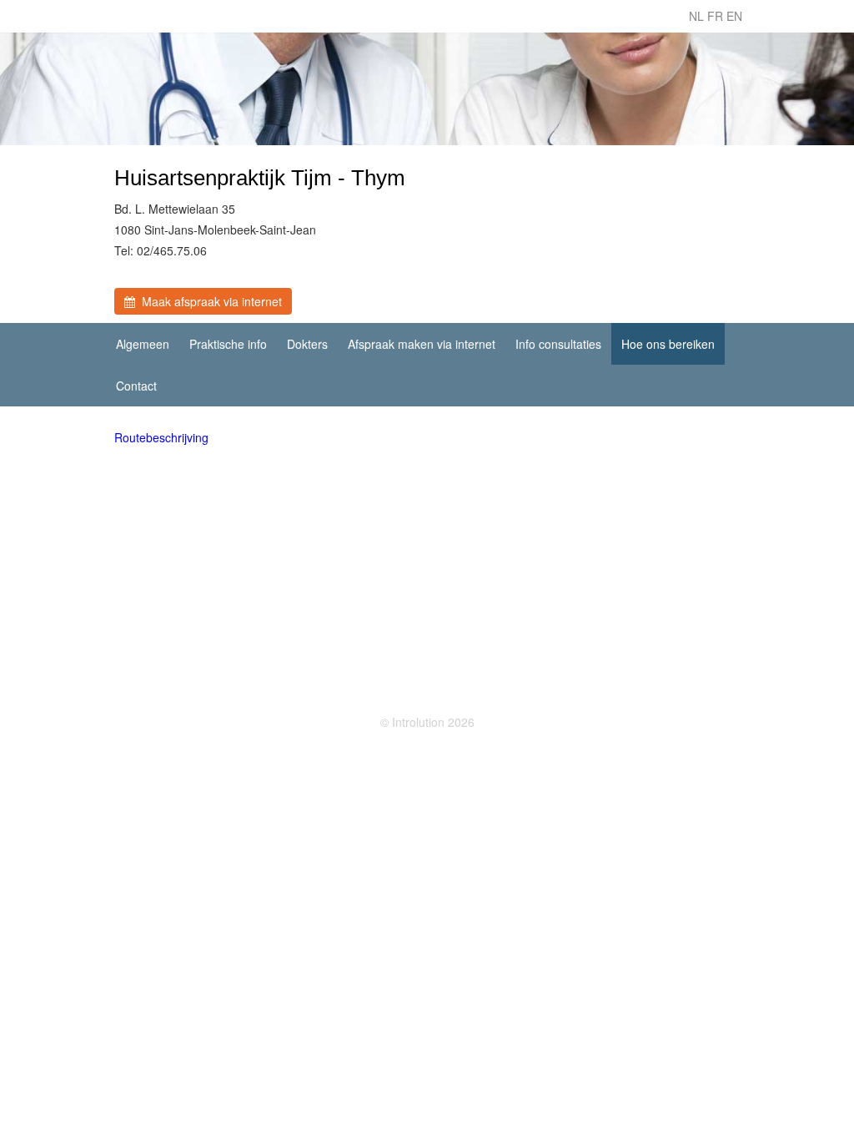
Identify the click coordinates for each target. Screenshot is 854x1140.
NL (696, 16)
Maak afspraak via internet (208, 301)
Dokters (307, 343)
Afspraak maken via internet (421, 343)
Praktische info (228, 343)
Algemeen (142, 343)
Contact (136, 385)
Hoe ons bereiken (668, 343)
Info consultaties (558, 343)
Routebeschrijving (161, 437)
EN (734, 16)
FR (715, 16)
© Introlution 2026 (427, 722)
